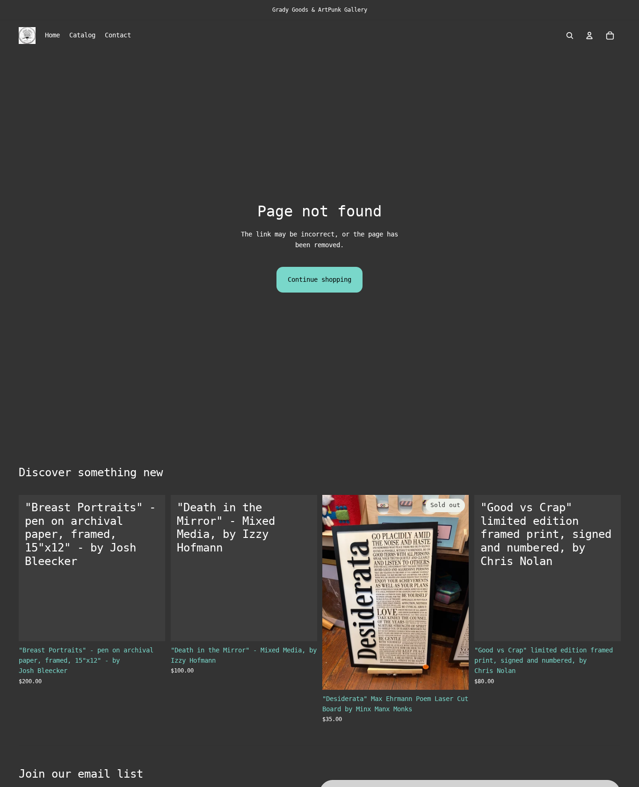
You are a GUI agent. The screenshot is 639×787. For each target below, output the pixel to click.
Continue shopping (319, 279)
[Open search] (569, 35)
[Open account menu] (589, 35)
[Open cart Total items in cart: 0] (610, 35)
